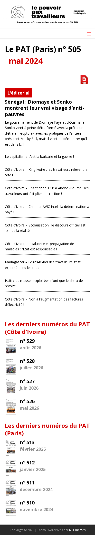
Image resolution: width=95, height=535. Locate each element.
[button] (88, 33)
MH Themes (77, 530)
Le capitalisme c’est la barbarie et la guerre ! (39, 156)
